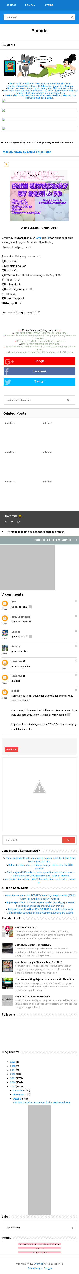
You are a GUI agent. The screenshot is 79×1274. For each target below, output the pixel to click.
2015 (13, 1078)
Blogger (48, 1268)
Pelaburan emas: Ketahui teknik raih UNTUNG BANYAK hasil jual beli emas (41, 348)
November (19, 1094)
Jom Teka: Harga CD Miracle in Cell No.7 (38, 962)
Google (40, 361)
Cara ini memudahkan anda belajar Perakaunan (40, 341)
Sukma (15, 646)
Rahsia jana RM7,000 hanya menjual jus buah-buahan (41, 875)
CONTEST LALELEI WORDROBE (53, 540)
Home (4, 142)
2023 (13, 1061)
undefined (10, 423)
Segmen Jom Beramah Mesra (32, 996)
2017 (13, 1070)
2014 (13, 1082)
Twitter (39, 381)
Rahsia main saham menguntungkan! (40, 344)
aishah (15, 690)
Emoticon (11, 749)
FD (48, 238)
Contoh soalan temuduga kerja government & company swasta (40, 912)
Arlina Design (35, 1268)
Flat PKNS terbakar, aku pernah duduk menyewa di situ (41, 1102)
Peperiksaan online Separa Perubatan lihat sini (40, 905)
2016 (13, 1074)
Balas (4, 609)
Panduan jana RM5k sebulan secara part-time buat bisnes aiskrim (41, 872)
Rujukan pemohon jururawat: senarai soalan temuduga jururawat (40, 902)
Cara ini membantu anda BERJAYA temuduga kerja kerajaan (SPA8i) (40, 895)
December (18, 1090)
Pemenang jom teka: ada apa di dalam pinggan (35, 531)
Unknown (11, 516)
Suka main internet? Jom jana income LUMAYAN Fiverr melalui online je (40, 90)
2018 (13, 1066)
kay (13, 602)
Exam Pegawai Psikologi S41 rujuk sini (40, 898)
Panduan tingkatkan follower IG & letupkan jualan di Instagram (40, 86)
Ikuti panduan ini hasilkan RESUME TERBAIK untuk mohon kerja (40, 909)
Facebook (39, 371)
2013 (13, 1086)
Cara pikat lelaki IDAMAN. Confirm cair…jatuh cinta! (41, 333)
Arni (38, 238)
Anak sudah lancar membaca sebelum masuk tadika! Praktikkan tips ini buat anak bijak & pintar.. (40, 96)
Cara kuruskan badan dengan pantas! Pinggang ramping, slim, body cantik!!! (40, 337)
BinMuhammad (20, 616)
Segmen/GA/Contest (22, 142)
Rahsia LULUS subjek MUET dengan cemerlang (40, 93)
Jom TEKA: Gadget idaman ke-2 (33, 944)
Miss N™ (16, 631)
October (17, 1098)
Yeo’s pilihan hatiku (26, 927)
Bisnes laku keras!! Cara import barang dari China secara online (40, 88)
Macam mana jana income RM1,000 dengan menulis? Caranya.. (41, 352)
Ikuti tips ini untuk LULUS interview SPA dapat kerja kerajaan (40, 83)
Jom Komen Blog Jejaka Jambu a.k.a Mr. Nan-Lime (45, 979)
